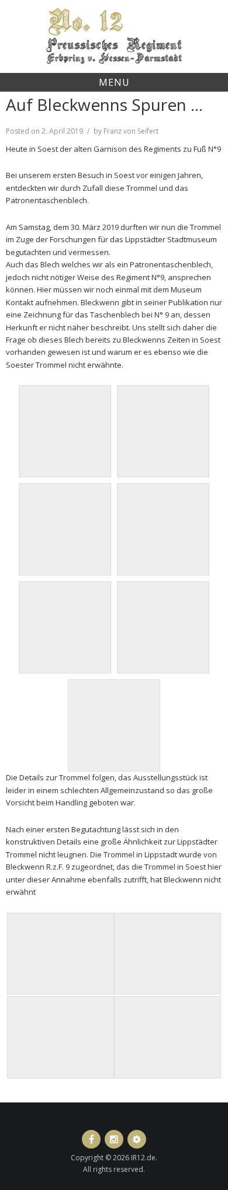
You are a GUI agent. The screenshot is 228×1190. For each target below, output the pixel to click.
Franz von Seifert (130, 131)
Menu (114, 82)
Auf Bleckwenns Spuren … (104, 104)
